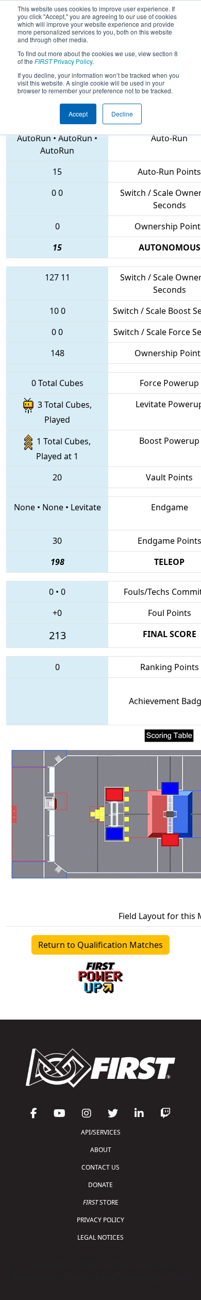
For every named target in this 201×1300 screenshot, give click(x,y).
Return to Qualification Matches (100, 945)
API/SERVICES (101, 1132)
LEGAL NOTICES (100, 1237)
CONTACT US (100, 1167)
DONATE (100, 1184)
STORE (101, 1202)
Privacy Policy (63, 61)
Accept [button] (78, 113)
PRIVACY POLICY (100, 1219)
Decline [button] (122, 113)
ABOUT (100, 1149)
